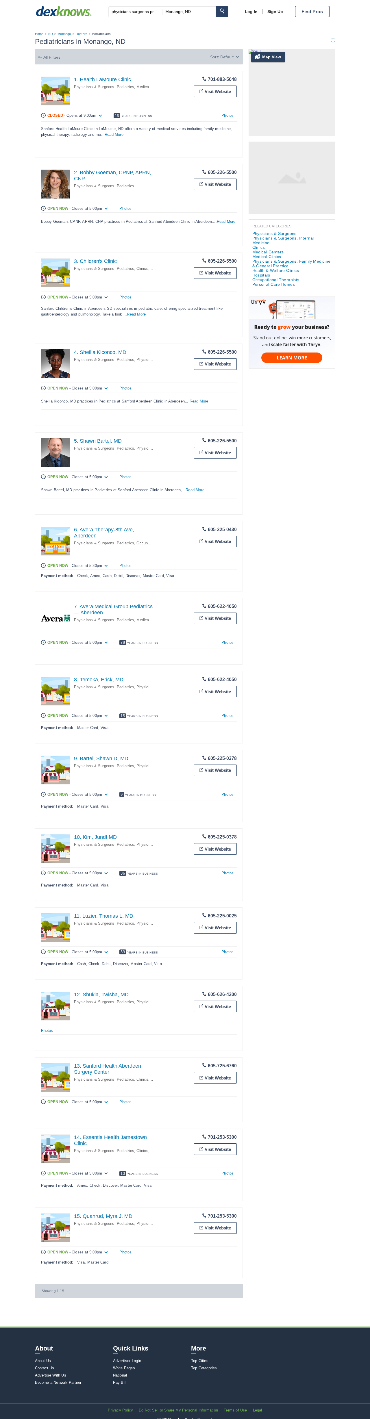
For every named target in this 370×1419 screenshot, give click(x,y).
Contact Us (44, 1368)
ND (50, 34)
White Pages (124, 1368)
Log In (251, 11)
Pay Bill (120, 1382)
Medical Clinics (149, 87)
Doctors (81, 34)
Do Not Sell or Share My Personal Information (178, 1410)
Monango (64, 34)
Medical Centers (268, 252)
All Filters (52, 57)
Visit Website (218, 91)
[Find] (222, 11)
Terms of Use (235, 1410)
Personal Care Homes (273, 284)
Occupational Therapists (275, 279)
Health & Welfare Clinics (275, 270)
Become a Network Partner (58, 1382)
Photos (227, 115)
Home (39, 34)
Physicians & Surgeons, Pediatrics (104, 87)
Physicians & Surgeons (274, 233)
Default (227, 57)
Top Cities (199, 1361)
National (120, 1375)
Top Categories (204, 1368)
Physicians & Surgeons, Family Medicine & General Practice (291, 263)
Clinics (142, 268)
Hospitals (261, 275)
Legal (257, 1410)
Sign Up (275, 11)
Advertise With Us (50, 1375)
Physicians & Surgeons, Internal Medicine (283, 240)
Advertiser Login (127, 1361)
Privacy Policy (120, 1410)
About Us (43, 1361)
